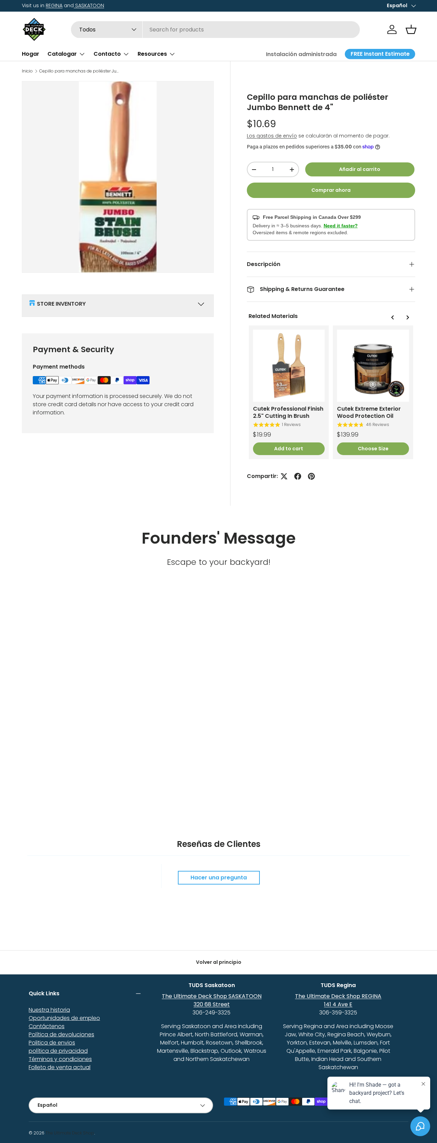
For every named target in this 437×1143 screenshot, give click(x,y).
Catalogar (62, 54)
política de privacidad (58, 1051)
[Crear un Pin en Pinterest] (311, 476)
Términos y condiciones (60, 1059)
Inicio (27, 71)
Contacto (107, 54)
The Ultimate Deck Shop (69, 1133)
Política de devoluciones (61, 1034)
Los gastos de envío (272, 135)
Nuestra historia (49, 1010)
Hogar (30, 54)
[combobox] (215, 29)
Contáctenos (47, 1026)
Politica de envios (52, 1043)
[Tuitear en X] (284, 476)
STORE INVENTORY (61, 304)
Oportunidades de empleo (64, 1018)
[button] (411, 29)
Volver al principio (218, 962)
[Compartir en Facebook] (298, 476)
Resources (152, 54)
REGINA (54, 5)
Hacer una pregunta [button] (219, 877)
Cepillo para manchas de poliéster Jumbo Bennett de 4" (80, 71)
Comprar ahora (331, 190)
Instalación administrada (301, 54)
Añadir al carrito (359, 169)
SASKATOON (89, 5)
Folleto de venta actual (59, 1067)
